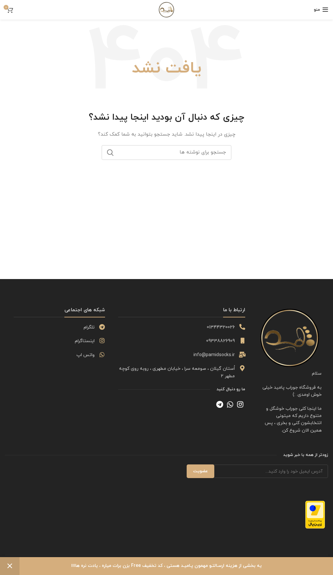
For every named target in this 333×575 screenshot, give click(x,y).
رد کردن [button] (10, 566)
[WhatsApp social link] (230, 404)
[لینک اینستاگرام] (240, 404)
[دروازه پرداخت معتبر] (315, 514)
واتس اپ (85, 355)
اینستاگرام (85, 341)
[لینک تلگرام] (219, 404)
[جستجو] (110, 152)
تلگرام (89, 327)
